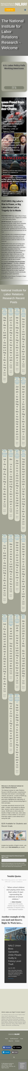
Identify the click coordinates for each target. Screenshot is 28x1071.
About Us (11, 1041)
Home (6, 1038)
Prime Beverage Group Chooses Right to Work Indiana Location (23, 571)
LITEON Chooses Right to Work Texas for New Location (10, 340)
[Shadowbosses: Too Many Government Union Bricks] (10, 620)
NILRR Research (14, 1038)
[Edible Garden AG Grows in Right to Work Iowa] (17, 537)
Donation (17, 1041)
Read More (4, 380)
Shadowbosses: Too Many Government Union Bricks (10, 648)
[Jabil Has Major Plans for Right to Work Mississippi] (4, 453)
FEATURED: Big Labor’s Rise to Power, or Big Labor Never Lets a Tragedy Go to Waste (12, 206)
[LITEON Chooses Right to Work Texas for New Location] (10, 311)
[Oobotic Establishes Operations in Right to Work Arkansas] (4, 538)
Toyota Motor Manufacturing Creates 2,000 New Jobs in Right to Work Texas (23, 489)
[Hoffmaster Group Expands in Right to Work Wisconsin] (23, 380)
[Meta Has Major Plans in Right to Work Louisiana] (17, 311)
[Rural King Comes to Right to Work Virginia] (10, 697)
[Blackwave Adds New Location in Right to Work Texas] (10, 538)
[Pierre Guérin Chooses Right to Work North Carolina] (23, 312)
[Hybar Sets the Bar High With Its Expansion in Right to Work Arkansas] (17, 698)
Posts (21, 1038)
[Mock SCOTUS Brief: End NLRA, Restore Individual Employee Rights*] (23, 616)
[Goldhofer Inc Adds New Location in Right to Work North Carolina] (17, 618)
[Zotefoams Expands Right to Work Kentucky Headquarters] (17, 380)
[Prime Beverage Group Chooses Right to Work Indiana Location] (23, 538)
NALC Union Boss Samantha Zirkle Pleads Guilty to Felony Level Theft (14, 954)
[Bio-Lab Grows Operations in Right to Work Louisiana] (10, 453)
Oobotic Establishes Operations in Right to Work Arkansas (4, 568)
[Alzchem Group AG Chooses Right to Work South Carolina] (17, 453)
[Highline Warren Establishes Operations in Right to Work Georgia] (4, 311)
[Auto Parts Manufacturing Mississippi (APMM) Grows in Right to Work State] (4, 618)
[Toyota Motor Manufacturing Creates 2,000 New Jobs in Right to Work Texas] (23, 453)
